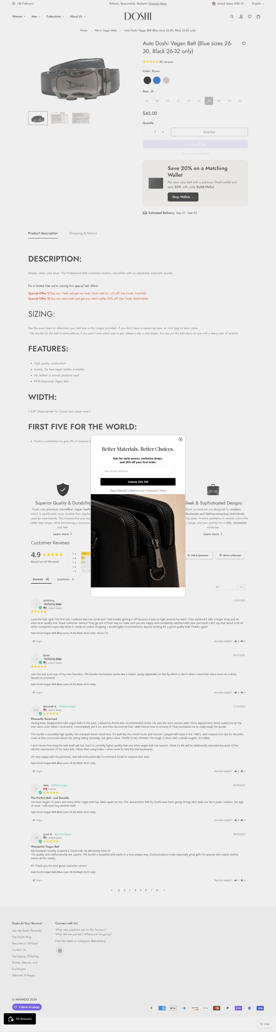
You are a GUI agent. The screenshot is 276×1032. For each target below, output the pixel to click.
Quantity (148, 123)
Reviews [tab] (38, 579)
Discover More (158, 4)
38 (210, 101)
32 (179, 101)
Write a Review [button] (232, 555)
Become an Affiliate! (25, 943)
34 (189, 101)
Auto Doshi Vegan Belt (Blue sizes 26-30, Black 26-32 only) (63, 633)
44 (241, 101)
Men (34, 16)
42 (231, 101)
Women (17, 16)
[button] (237, 641)
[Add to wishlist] (243, 43)
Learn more (61, 534)
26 (148, 101)
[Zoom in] (125, 46)
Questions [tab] (63, 579)
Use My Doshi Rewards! (27, 930)
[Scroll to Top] (268, 1011)
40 (220, 101)
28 (158, 101)
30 (169, 101)
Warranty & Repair (23, 975)
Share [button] (38, 641)
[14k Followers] (59, 950)
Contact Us (19, 950)
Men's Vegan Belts (106, 30)
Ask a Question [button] (200, 555)
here (176, 328)
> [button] (164, 890)
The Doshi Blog (21, 937)
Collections (53, 16)
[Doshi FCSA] (138, 17)
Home (83, 30)
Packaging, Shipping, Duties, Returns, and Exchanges (25, 962)
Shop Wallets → (183, 197)
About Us (76, 16)
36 (200, 101)
